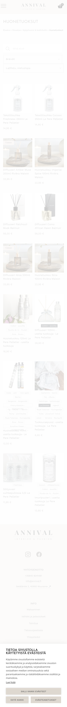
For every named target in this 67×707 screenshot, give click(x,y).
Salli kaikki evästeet (33, 691)
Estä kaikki (17, 700)
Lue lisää (10, 682)
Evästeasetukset (45, 700)
